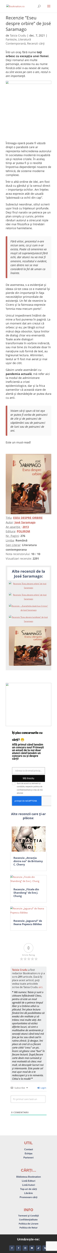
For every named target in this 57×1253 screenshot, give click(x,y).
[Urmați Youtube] (32, 1248)
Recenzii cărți (36, 43)
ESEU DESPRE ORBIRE (28, 518)
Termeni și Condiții (28, 1215)
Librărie (28, 1193)
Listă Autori (28, 1185)
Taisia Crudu (18, 35)
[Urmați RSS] (45, 1248)
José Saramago (25, 522)
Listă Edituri (28, 1180)
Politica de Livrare (28, 1223)
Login (43, 1087)
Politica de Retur (28, 1227)
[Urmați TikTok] (38, 1248)
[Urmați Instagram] (25, 1248)
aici (40, 987)
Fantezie (11, 39)
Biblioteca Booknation (28, 1176)
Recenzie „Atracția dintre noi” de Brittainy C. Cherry (28, 861)
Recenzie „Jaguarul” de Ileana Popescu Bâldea (27, 922)
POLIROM (23, 531)
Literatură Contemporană (18, 41)
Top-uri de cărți (28, 1189)
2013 (25, 527)
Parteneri (28, 1157)
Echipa (28, 1153)
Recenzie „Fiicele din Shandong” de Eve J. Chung (26, 893)
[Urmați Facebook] (12, 1248)
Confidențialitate (28, 1219)
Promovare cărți (28, 1197)
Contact (28, 1149)
